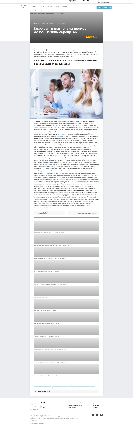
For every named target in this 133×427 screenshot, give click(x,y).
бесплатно (72, 385)
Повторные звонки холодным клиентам (45, 310)
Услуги (34, 6)
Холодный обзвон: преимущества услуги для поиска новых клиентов (52, 245)
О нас (24, 1)
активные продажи (56, 385)
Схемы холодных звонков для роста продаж (46, 375)
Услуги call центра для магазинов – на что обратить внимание (48, 212)
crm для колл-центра (46, 385)
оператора (48, 164)
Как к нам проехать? (104, 1)
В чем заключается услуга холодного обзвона (46, 271)
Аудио (42, 6)
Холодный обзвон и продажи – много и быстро (46, 323)
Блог (52, 23)
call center (37, 385)
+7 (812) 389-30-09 (73, 1)
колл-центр (69, 54)
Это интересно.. (72, 407)
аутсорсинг (65, 385)
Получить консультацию (104, 7)
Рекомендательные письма (33, 1)
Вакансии (52, 1)
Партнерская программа (75, 405)
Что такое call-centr (73, 404)
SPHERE (42, 423)
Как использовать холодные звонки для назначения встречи (50, 284)
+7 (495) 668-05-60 (84, 1)
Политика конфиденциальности (49, 417)
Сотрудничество (44, 1)
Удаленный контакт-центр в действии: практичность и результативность (85, 212)
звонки (36, 388)
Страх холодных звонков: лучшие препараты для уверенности (50, 362)
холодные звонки (61, 23)
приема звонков (62, 134)
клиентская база (44, 388)
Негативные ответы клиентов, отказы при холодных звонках (50, 349)
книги (50, 388)
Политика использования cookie (69, 418)
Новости (95, 402)
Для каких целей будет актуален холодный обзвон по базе (50, 258)
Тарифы (57, 6)
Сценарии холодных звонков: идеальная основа (47, 336)
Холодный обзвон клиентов (41, 297)
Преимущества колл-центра (76, 402)
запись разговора (90, 385)
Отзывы (49, 6)
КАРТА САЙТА (33, 420)
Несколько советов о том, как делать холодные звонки (49, 232)
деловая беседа (80, 385)
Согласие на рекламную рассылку (51, 418)
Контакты (65, 6)
